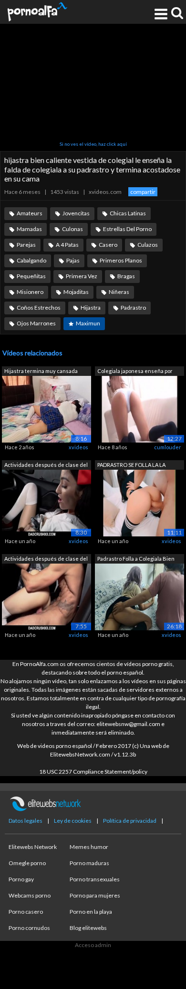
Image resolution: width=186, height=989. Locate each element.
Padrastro (133, 307)
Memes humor (89, 846)
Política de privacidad (129, 820)
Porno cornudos (29, 927)
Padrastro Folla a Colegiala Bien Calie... (136, 559)
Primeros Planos (121, 260)
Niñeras (119, 291)
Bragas (126, 276)
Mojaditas (76, 291)
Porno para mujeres (95, 895)
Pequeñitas (31, 276)
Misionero (30, 291)
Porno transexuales (95, 879)
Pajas (73, 260)
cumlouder (167, 447)
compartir (142, 191)
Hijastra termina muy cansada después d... (41, 372)
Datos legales (25, 820)
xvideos (78, 447)
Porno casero (26, 911)
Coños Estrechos (39, 307)
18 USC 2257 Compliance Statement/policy (93, 771)
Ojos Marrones (36, 323)
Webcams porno (30, 895)
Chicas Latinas (128, 213)
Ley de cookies (73, 820)
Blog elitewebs (88, 927)
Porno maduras (89, 863)
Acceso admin (93, 945)
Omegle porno (27, 863)
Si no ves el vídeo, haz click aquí (93, 144)
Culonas (72, 228)
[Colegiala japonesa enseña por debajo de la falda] (139, 408)
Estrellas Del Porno (127, 228)
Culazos (147, 244)
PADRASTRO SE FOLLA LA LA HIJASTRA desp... (131, 466)
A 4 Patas (67, 244)
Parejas (26, 244)
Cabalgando (31, 260)
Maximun (88, 323)
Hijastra (91, 307)
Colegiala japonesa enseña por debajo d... (135, 372)
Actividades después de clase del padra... (46, 466)
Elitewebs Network (33, 846)
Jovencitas (76, 213)
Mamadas (29, 228)
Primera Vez (81, 276)
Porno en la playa (91, 911)
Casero (108, 244)
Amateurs (29, 213)
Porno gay (21, 879)
